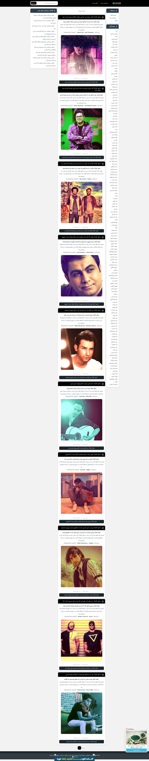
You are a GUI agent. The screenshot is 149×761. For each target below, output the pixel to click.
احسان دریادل (113, 58)
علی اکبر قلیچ (114, 299)
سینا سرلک (114, 262)
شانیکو (115, 270)
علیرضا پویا (114, 358)
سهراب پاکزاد (114, 246)
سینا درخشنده (113, 259)
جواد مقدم (114, 145)
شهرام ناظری (114, 286)
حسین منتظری (113, 177)
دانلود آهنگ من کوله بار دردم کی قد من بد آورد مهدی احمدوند (83, 310)
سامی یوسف (114, 236)
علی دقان (115, 315)
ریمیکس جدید (104, 3)
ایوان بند (115, 113)
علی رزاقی (114, 318)
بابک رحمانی (114, 124)
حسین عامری (114, 169)
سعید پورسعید (113, 241)
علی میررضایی (113, 347)
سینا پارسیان (114, 257)
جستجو (34, 3)
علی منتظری (114, 342)
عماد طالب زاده (113, 368)
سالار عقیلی (114, 230)
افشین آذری (114, 74)
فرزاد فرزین (114, 374)
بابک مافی (114, 127)
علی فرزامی (114, 334)
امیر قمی (115, 95)
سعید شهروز (114, 243)
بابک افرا (115, 116)
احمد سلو (115, 63)
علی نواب (115, 350)
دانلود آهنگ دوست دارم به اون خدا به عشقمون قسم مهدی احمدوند (81, 528)
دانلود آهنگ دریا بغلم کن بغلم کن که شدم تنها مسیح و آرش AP (82, 601)
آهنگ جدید (95, 3)
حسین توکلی (114, 166)
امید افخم (114, 79)
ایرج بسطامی (114, 108)
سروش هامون (113, 238)
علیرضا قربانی (113, 366)
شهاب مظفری (113, 283)
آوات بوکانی (114, 47)
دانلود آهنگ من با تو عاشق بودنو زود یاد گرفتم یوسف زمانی (83, 674)
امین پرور (115, 100)
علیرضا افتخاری (113, 355)
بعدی (83, 748)
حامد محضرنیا (113, 159)
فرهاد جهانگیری (113, 379)
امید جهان (114, 82)
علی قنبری (114, 336)
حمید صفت (114, 180)
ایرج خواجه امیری (113, 111)
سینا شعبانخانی (113, 265)
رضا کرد (115, 209)
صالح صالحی (114, 289)
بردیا (116, 129)
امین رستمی (114, 105)
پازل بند (115, 140)
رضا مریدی (114, 214)
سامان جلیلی (114, 233)
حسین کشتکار (113, 174)
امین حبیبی (114, 103)
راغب (116, 196)
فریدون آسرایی (113, 384)
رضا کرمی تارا (114, 212)
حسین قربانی (114, 172)
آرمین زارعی (114, 39)
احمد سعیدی (114, 60)
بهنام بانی (114, 135)
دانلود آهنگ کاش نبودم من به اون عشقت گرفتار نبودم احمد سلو (82, 17)
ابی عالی (115, 50)
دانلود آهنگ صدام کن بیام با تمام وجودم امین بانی (85, 384)
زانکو (116, 228)
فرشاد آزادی (114, 376)
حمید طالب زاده (113, 182)
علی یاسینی (114, 352)
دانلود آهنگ (113, 15)
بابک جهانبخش (113, 121)
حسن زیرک (114, 164)
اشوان (116, 71)
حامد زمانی (114, 156)
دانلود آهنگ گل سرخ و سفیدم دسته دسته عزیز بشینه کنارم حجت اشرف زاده (81, 157)
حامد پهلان (114, 153)
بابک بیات (114, 119)
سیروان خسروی (113, 254)
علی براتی (115, 302)
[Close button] (94, 755)
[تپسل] (55, 755)
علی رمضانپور (114, 320)
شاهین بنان (114, 273)
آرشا (116, 36)
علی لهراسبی (114, 339)
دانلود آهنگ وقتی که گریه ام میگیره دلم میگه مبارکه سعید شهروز (81, 237)
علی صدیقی (114, 326)
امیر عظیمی (114, 92)
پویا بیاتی (114, 143)
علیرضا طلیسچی (113, 363)
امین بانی (114, 97)
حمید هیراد (114, 188)
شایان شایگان (113, 278)
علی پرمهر (114, 307)
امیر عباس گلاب (113, 89)
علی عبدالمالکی (113, 331)
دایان (116, 193)
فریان (116, 382)
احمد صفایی (114, 66)
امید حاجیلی (114, 84)
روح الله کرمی (114, 222)
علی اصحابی (114, 297)
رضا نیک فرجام (113, 217)
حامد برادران (114, 151)
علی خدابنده (114, 310)
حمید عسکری (114, 185)
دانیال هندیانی (113, 190)
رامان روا (115, 198)
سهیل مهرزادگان (113, 251)
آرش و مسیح (114, 34)
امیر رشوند (114, 87)
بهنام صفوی (114, 137)
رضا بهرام (115, 201)
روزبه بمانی (114, 225)
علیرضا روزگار (114, 360)
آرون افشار (114, 42)
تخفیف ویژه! (136, 750)
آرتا (116, 31)
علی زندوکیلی (114, 323)
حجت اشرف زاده (113, 161)
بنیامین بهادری (113, 132)
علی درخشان (114, 313)
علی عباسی (114, 328)
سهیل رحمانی (113, 249)
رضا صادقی (114, 206)
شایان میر (114, 281)
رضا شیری (114, 204)
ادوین (116, 68)
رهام (116, 220)
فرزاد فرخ (115, 371)
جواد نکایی (114, 148)
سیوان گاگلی (114, 267)
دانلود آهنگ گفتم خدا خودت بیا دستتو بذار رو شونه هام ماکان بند (81, 164)
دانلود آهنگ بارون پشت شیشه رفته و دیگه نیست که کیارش (83, 454)
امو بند (115, 76)
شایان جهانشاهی (113, 275)
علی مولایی (114, 344)
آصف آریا (115, 44)
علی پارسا (115, 305)
